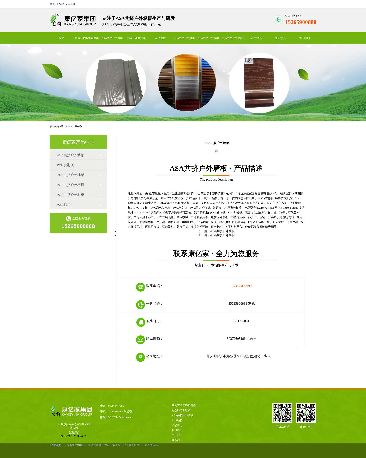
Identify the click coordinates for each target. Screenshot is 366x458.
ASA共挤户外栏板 (232, 38)
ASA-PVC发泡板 (136, 38)
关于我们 (304, 38)
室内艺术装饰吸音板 (87, 38)
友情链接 (55, 445)
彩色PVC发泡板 (181, 410)
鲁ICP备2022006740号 (74, 436)
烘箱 (107, 445)
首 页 (62, 38)
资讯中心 (280, 38)
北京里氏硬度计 (132, 445)
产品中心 (256, 38)
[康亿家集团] (68, 411)
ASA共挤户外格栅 (208, 38)
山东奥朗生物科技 (74, 445)
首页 (68, 126)
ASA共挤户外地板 (184, 38)
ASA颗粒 (160, 38)
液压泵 (116, 445)
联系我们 (177, 440)
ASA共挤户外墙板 (112, 38)
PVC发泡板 (65, 165)
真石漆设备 (151, 445)
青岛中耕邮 (94, 445)
